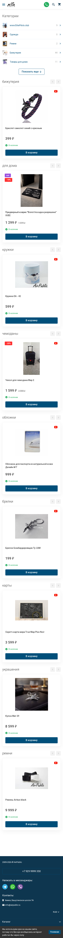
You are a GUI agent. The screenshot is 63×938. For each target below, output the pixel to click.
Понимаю (54, 932)
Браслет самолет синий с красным (23, 128)
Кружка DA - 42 (13, 296)
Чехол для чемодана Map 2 (19, 380)
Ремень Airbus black (15, 800)
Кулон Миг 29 (12, 716)
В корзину (31, 152)
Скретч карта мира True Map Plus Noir (24, 632)
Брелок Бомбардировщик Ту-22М (23, 548)
